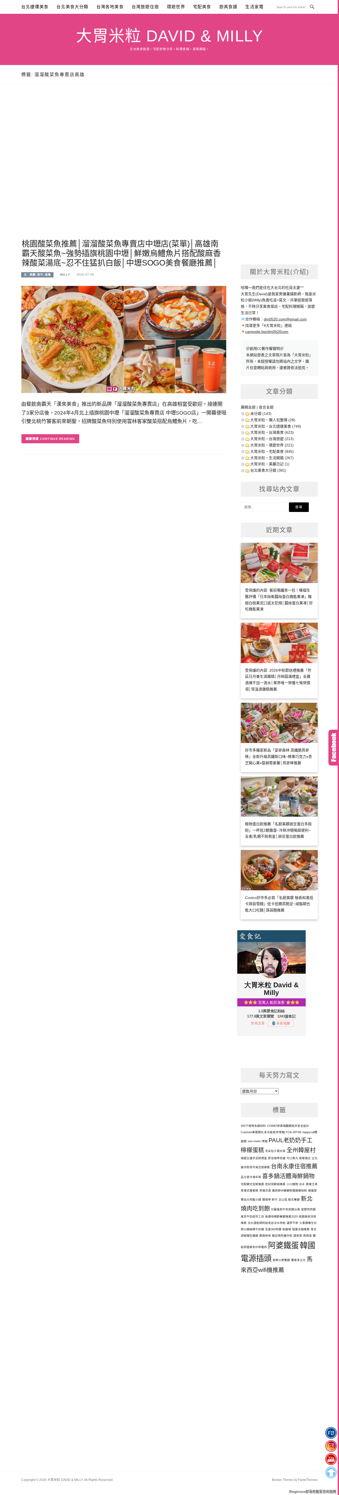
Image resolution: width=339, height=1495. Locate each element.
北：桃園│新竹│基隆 (37, 274)
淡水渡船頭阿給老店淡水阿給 (267, 1222)
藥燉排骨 (265, 1235)
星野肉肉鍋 (308, 1209)
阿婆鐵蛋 (283, 1245)
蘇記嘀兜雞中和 (282, 1235)
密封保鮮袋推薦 (275, 1184)
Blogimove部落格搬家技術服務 (312, 1492)
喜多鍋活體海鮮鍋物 (288, 1176)
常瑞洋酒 (265, 1190)
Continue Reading (57, 438)
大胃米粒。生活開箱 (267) (272, 458)
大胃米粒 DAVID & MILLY (169, 36)
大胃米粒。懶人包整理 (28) (272, 420)
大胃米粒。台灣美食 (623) (272, 432)
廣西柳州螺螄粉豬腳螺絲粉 (289, 1190)
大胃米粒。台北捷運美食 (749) (275, 426)
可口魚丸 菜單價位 (299, 1158)
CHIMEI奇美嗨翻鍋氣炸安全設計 (288, 1125)
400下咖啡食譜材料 (253, 1125)
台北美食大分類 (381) (268, 470)
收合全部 (266, 407)
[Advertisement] (123, 167)
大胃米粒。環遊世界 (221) (272, 445)
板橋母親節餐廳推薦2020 (281, 1216)
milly (65, 274)
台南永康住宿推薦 (294, 1166)
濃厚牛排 (292, 1222)
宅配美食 (202, 7)
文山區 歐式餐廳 (289, 1199)
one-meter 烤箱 (257, 1141)
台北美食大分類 (72, 7)
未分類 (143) (260, 413)
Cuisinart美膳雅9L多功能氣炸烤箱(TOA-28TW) (271, 1132)
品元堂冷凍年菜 (251, 1177)
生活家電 (254, 7)
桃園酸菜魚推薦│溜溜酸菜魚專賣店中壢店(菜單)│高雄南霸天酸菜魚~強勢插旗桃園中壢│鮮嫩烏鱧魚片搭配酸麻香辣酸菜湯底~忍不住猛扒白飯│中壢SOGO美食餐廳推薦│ (121, 253)
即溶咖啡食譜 (277, 1158)
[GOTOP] (331, 1472)
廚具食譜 (228, 7)
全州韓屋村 (301, 1150)
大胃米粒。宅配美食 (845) (272, 451)
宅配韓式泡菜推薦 (252, 1184)
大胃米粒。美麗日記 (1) (269, 464)
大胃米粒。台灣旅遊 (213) (272, 439)
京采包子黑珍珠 (275, 1151)
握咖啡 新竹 (270, 1199)
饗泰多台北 (298, 1260)
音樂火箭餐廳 (281, 1260)
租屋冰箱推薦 (301, 1229)
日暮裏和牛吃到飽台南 (285, 1209)
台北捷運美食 (34, 7)
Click (333, 748)
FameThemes (308, 1480)
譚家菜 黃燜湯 (302, 1235)
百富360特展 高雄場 (278, 1229)
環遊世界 (176, 7)
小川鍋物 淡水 (296, 1184)
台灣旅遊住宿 (145, 7)
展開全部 (248, 407)
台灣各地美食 (110, 7)
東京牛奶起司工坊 (252, 1216)
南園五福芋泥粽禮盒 (254, 1158)
